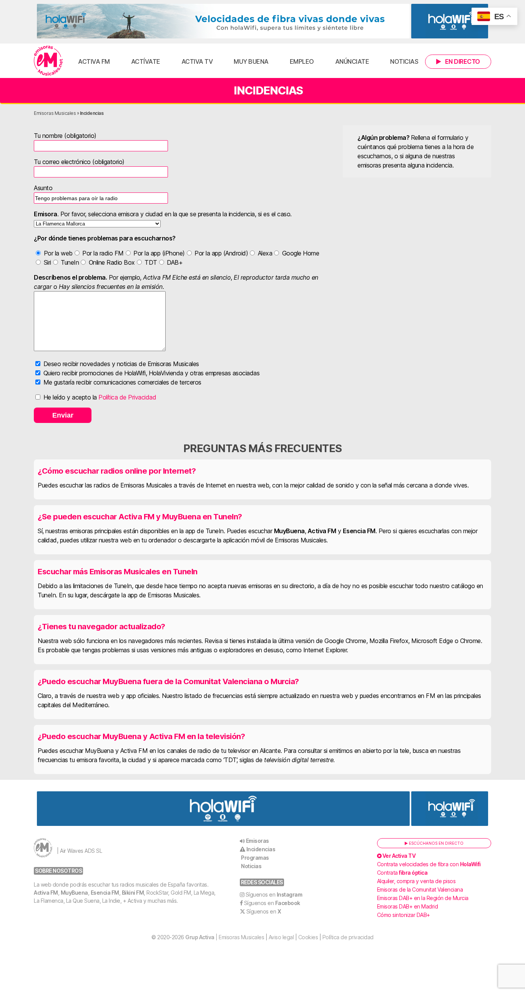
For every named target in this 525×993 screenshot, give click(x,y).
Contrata (402, 872)
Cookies (308, 937)
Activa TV (197, 61)
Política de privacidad (348, 937)
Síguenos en (274, 894)
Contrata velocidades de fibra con (429, 864)
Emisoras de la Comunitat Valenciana (420, 889)
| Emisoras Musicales (224, 937)
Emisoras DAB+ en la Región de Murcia (423, 898)
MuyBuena (74, 892)
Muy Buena (251, 61)
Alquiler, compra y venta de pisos (416, 881)
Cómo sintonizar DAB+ (403, 915)
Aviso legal (281, 937)
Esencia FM (105, 892)
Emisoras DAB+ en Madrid (407, 906)
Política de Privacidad (127, 397)
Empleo (302, 61)
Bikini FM (133, 892)
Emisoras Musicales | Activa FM (48, 60)
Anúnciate (352, 61)
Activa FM (94, 61)
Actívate (145, 61)
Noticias (404, 61)
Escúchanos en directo (436, 843)
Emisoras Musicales (55, 113)
